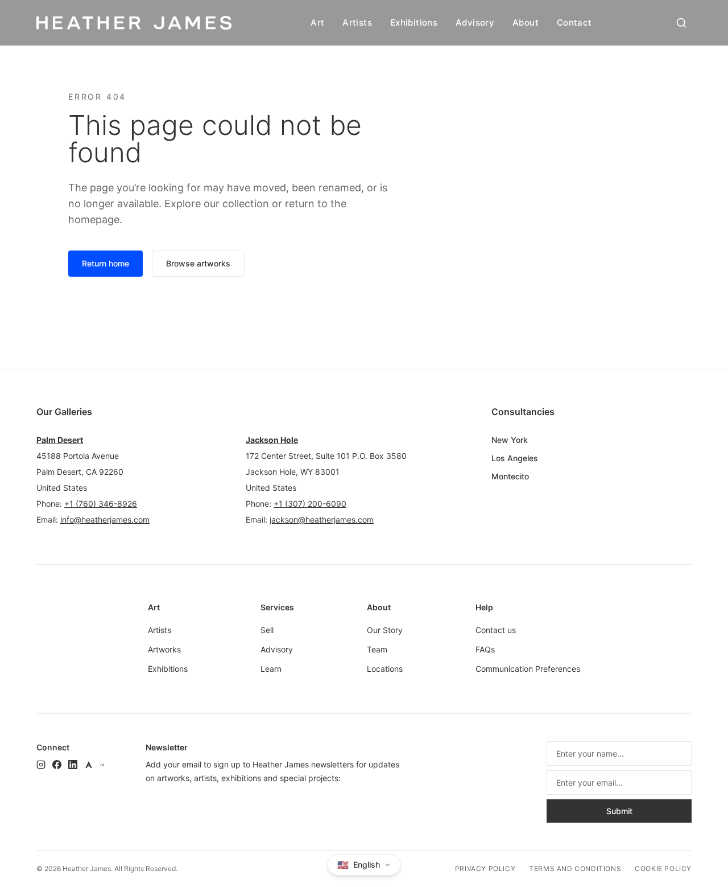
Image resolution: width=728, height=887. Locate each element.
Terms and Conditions (575, 868)
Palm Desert (59, 440)
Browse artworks (198, 263)
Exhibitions (413, 22)
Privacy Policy (485, 868)
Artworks (164, 649)
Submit (619, 811)
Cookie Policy (663, 868)
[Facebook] (56, 764)
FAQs (485, 649)
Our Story (385, 630)
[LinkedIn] (72, 764)
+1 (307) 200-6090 (310, 503)
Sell (267, 630)
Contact (574, 22)
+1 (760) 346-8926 (100, 503)
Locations (385, 669)
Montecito (510, 476)
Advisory (475, 22)
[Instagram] (41, 764)
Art (317, 22)
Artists (357, 22)
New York (509, 440)
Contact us (495, 630)
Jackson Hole (272, 440)
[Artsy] (88, 764)
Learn (271, 669)
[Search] (681, 23)
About (525, 22)
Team (377, 649)
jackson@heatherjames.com (322, 519)
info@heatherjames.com (105, 519)
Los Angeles (514, 458)
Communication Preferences (527, 669)
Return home (105, 263)
